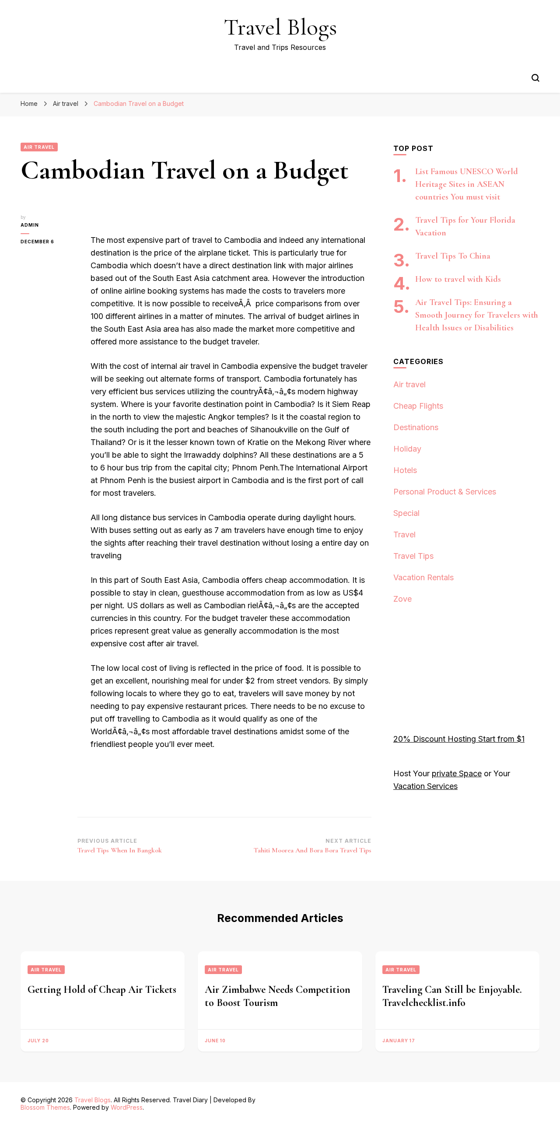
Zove (402, 598)
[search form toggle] (535, 78)
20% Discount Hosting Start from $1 (459, 738)
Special (406, 513)
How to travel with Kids (458, 279)
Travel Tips (413, 556)
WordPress (127, 1107)
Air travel (39, 147)
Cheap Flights (418, 405)
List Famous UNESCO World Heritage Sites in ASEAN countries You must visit (466, 184)
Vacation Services (425, 786)
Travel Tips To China (452, 256)
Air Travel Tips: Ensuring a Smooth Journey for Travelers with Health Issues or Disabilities (476, 315)
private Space (457, 773)
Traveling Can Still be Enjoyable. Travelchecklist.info (452, 996)
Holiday (407, 448)
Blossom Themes (45, 1107)
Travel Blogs (280, 27)
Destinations (415, 427)
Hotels (405, 470)
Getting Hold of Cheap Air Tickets (102, 989)
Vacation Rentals (423, 577)
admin (30, 225)
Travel (404, 534)
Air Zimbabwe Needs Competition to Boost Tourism (277, 996)
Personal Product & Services (444, 491)
